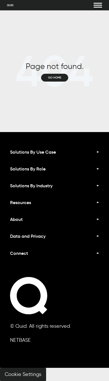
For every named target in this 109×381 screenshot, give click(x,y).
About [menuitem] (16, 219)
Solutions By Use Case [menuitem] (33, 152)
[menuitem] (54, 257)
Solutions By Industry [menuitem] (31, 185)
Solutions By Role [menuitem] (28, 169)
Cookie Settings (23, 374)
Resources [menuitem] (20, 202)
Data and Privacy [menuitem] (28, 236)
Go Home (54, 77)
